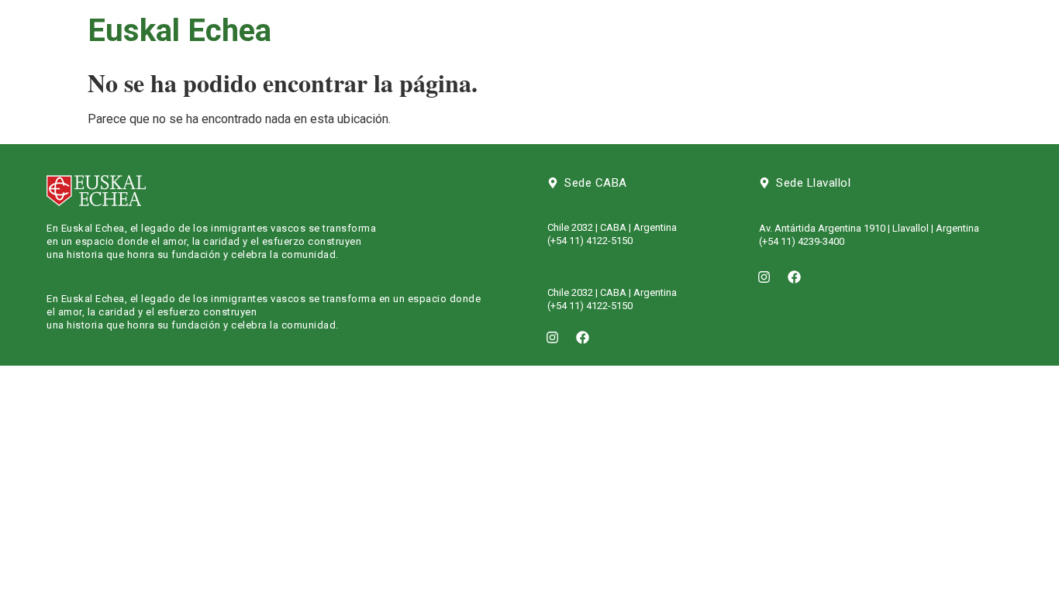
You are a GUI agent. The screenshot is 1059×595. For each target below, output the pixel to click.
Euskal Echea (179, 30)
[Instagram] (553, 337)
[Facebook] (583, 337)
